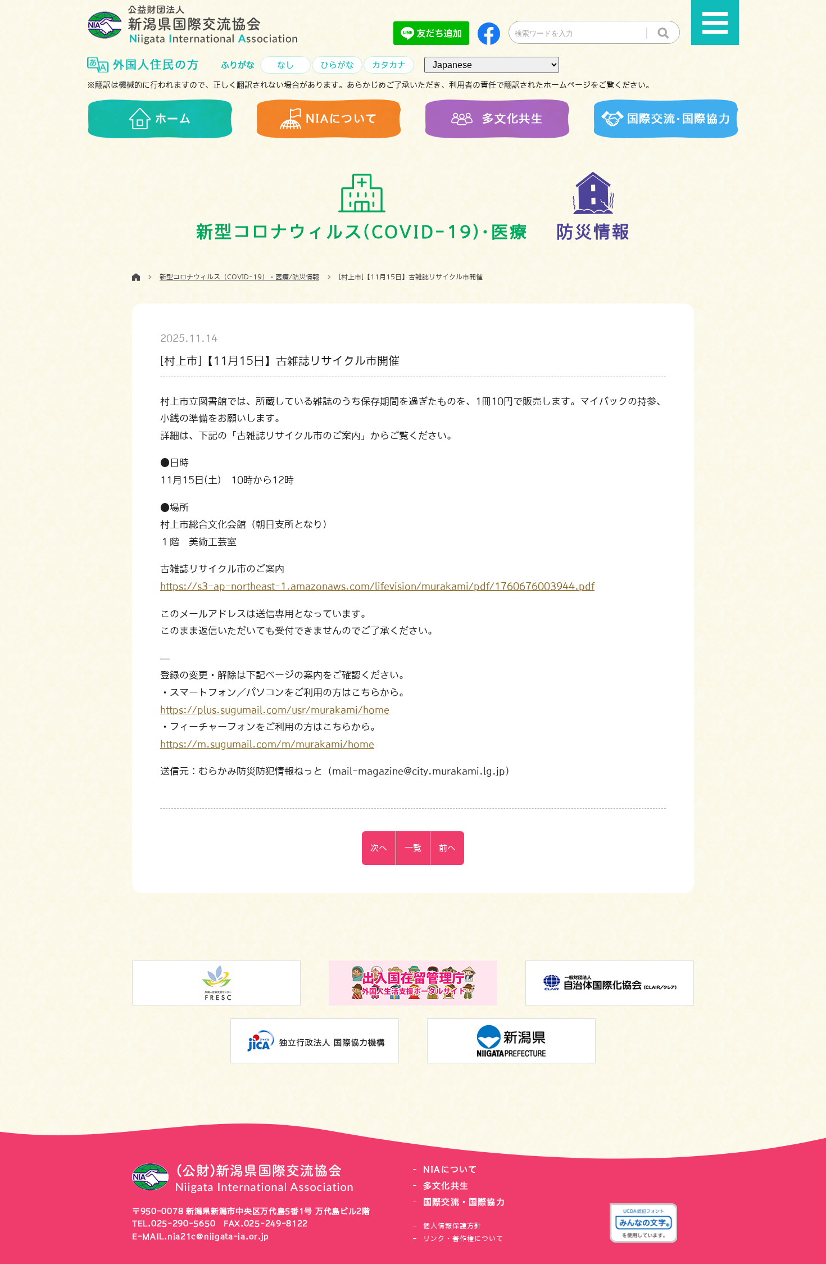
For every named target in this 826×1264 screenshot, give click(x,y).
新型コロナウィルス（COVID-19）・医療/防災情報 (239, 277)
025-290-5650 (183, 1223)
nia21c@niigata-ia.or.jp (218, 1236)
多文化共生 (446, 1185)
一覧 (413, 848)
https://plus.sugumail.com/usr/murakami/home (274, 709)
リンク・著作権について (463, 1238)
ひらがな (337, 65)
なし (285, 65)
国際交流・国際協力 (464, 1202)
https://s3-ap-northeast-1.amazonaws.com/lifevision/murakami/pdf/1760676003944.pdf (377, 586)
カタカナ (389, 65)
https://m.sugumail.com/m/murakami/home (267, 744)
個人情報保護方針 (452, 1225)
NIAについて (450, 1169)
